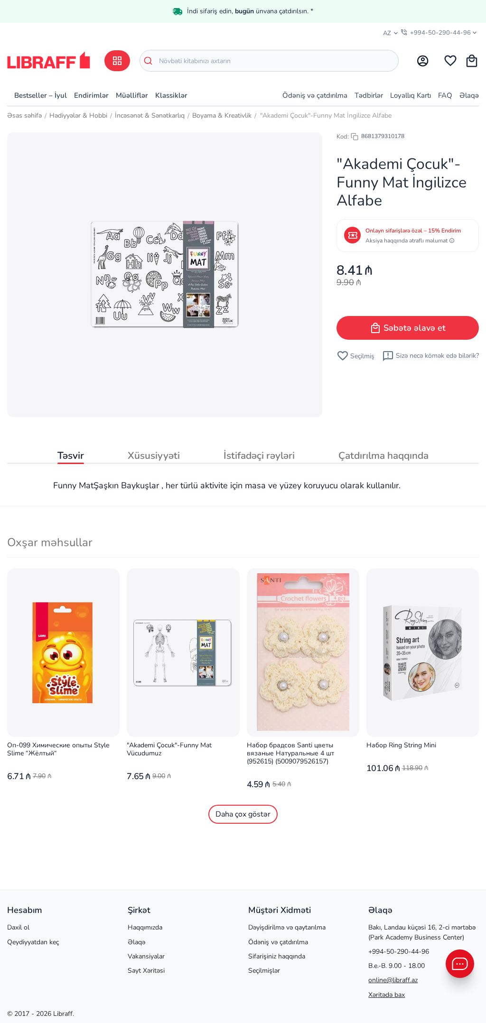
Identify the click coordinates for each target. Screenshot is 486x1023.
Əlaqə (469, 95)
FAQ (445, 95)
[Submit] (149, 60)
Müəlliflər (132, 95)
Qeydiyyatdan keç (33, 942)
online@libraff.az (393, 980)
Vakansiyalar (146, 956)
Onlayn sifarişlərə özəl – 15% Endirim (413, 230)
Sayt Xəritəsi (146, 970)
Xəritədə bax (386, 994)
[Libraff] (48, 60)
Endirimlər (91, 95)
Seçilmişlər (264, 970)
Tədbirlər (369, 95)
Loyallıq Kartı (410, 95)
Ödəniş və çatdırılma (314, 95)
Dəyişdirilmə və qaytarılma (287, 927)
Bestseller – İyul (40, 95)
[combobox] (269, 61)
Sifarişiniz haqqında (276, 956)
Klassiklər (171, 95)
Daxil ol (18, 927)
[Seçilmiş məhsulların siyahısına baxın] (450, 60)
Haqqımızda (145, 927)
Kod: (342, 136)
